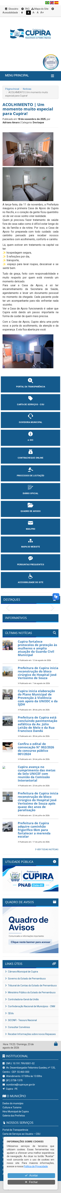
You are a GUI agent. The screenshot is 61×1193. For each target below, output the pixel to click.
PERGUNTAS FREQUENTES (30, 564)
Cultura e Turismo (12, 1107)
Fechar (33, 1182)
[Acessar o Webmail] (52, 1044)
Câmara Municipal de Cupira (22, 971)
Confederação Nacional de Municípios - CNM (31, 1006)
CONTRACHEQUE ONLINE (30, 458)
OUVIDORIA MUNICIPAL (30, 422)
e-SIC (30, 440)
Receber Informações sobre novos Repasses (31, 1034)
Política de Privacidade (36, 1166)
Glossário (13, 8)
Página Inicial (12, 89)
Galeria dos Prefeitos (14, 1115)
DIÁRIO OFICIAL (30, 493)
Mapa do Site (41, 8)
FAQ (27, 8)
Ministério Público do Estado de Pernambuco (31, 992)
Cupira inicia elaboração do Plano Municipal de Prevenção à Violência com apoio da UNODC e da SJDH (38, 697)
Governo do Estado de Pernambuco (26, 978)
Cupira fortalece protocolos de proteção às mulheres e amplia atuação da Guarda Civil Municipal (37, 648)
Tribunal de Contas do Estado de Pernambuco (32, 985)
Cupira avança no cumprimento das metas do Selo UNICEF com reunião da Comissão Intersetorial (36, 773)
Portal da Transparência (15, 1129)
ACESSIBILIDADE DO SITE (30, 582)
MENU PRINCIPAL (17, 75)
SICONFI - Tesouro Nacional (22, 1020)
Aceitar (33, 1175)
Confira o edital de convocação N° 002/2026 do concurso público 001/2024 (36, 749)
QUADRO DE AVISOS (30, 511)
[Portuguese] (47, 3)
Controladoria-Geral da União (23, 999)
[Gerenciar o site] (55, 1044)
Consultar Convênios (18, 1027)
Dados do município (13, 1103)
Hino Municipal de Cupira (16, 1111)
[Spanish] (56, 3)
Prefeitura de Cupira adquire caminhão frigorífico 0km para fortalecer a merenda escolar (34, 829)
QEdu (10, 1013)
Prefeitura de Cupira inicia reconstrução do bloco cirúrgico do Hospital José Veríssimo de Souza (38, 673)
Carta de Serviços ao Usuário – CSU (21, 1134)
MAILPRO (30, 529)
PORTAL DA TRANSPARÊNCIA (30, 387)
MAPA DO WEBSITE (30, 547)
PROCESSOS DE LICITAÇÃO (30, 475)
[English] (52, 3)
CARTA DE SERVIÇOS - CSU (30, 404)
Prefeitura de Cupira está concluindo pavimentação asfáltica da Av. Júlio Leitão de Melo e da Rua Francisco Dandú (37, 724)
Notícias (27, 89)
